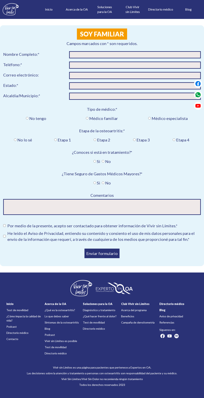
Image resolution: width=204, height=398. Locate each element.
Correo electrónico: (21, 75)
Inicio (49, 9)
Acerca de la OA (77, 9)
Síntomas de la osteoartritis (62, 322)
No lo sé (24, 139)
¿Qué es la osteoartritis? (60, 310)
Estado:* (10, 85)
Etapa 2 (103, 139)
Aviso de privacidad (171, 316)
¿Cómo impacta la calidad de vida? (23, 318)
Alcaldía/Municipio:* (21, 95)
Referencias (166, 322)
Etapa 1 (64, 139)
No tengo (37, 118)
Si (98, 161)
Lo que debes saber (57, 316)
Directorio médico (160, 9)
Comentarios (102, 195)
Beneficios (127, 316)
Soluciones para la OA (97, 304)
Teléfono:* (12, 64)
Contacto (12, 339)
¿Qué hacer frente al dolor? (100, 316)
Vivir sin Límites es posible (61, 341)
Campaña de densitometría (138, 322)
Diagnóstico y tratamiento (99, 310)
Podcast (11, 326)
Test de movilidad (17, 310)
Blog (188, 9)
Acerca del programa (134, 310)
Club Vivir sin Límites (135, 304)
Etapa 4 (182, 139)
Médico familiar (103, 118)
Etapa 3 (143, 139)
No (108, 161)
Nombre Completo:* (21, 54)
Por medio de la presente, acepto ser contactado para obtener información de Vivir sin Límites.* (92, 225)
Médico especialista (170, 118)
